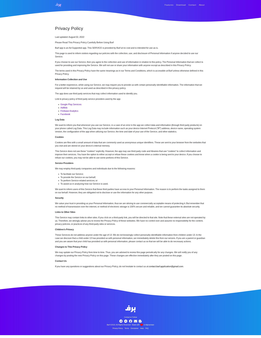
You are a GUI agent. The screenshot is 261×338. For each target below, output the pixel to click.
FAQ (146, 328)
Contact (192, 5)
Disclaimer (135, 328)
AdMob (63, 108)
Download (181, 5)
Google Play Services (70, 104)
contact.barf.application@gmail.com (166, 266)
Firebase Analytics (69, 111)
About (202, 5)
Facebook (65, 114)
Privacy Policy (118, 328)
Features (169, 5)
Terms (127, 328)
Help (142, 328)
